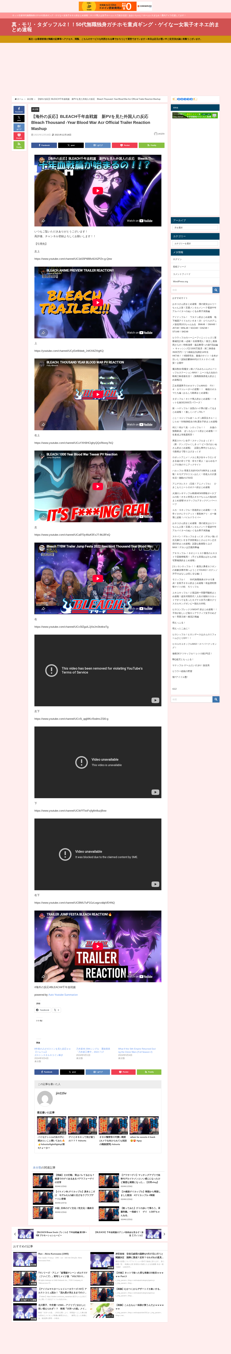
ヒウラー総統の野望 (182, 671)
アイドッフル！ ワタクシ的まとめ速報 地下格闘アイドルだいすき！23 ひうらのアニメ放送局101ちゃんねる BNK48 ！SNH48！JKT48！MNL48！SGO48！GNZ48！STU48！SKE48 (194, 324)
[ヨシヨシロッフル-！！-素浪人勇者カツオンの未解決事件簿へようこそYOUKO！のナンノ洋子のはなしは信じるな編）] (195, 570)
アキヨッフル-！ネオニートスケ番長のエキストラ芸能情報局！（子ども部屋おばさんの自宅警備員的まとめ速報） (194, 556)
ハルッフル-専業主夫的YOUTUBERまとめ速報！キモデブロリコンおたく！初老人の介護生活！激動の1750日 (194, 474)
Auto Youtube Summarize (63, 994)
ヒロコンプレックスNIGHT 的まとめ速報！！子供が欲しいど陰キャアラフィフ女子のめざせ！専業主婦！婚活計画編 (194, 613)
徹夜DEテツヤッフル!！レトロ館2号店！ (192, 653)
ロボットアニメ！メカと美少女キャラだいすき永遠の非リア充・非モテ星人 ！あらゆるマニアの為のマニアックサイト (194, 461)
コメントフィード (182, 274)
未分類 (35, 109)
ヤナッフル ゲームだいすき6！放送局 (190, 665)
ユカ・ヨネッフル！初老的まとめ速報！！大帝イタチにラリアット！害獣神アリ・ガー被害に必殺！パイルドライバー (194, 513)
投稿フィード (179, 267)
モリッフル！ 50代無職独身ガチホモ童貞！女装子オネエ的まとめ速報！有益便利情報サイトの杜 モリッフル (194, 583)
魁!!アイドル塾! (179, 677)
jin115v (161, 134)
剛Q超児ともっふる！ (183, 659)
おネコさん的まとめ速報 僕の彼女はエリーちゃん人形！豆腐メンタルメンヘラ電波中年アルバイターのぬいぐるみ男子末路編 (194, 307)
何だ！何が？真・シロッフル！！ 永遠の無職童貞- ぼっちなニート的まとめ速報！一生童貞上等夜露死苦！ (194, 431)
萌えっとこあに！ (181, 628)
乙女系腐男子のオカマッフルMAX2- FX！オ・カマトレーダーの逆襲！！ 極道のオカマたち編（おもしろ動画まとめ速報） (194, 389)
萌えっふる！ (179, 623)
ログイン (177, 259)
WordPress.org (180, 281)
